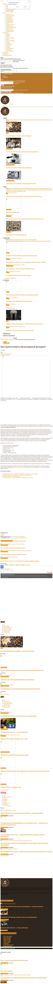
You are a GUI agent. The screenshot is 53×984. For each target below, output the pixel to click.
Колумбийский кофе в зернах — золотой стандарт (18, 135)
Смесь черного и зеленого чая (11, 787)
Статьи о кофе (9, 11)
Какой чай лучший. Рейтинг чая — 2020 (14, 739)
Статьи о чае (9, 28)
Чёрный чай (9, 26)
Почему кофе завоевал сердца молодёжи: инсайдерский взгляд (22, 151)
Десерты (5, 32)
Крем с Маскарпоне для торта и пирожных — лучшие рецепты (22, 813)
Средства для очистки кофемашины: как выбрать (19, 167)
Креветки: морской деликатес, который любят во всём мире (21, 255)
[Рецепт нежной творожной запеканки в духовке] (13, 544)
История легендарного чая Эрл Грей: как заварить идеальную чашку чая (25, 219)
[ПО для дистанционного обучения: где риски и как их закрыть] (13, 290)
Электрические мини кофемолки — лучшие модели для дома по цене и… (25, 323)
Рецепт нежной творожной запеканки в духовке (13, 547)
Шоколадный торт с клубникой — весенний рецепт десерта (17, 475)
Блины (8, 34)
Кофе (5, 118)
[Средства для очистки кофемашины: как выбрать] (13, 163)
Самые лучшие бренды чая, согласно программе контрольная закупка (25, 771)
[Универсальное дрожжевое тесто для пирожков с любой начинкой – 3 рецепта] (14, 258)
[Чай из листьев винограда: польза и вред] (8, 750)
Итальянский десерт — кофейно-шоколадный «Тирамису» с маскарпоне (20, 473)
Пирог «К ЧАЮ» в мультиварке (17, 536)
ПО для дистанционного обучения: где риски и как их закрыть (22, 294)
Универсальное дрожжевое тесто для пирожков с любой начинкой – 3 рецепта (26, 262)
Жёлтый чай (9, 18)
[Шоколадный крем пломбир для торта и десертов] (16, 550)
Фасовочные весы (10, 308)
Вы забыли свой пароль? (6, 64)
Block (25, 6)
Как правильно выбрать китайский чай (16, 234)
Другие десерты (10, 38)
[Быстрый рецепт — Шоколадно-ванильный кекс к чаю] (15, 264)
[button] (3, 564)
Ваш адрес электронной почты (20, 68)
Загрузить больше (5, 694)
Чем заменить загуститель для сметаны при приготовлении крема (24, 978)
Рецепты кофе (9, 10)
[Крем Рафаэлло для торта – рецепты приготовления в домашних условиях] (9, 557)
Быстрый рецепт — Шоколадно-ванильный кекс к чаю (20, 268)
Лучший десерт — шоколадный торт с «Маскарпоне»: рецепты (18, 477)
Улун (7, 23)
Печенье (8, 45)
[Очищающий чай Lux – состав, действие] (8, 728)
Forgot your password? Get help (8, 86)
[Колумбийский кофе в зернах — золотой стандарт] (13, 131)
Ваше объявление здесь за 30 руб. (8, 574)
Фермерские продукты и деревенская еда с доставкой (20, 330)
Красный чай (9, 20)
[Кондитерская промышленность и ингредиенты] (13, 271)
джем (7, 36)
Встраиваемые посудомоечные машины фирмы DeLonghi (21, 183)
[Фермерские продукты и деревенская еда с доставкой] (15, 326)
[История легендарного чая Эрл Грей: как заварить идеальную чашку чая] (9, 215)
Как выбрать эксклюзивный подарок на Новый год (19, 301)
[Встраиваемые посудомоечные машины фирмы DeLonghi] (13, 179)
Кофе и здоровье (31, 119)
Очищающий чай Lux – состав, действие (14, 732)
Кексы (7, 41)
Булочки (8, 35)
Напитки (5, 53)
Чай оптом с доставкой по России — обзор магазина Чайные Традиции (24, 196)
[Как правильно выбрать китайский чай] (13, 230)
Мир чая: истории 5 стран (12, 212)
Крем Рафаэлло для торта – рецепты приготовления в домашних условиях (20, 561)
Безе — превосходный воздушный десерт (14, 960)
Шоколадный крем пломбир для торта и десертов (13, 554)
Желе (7, 39)
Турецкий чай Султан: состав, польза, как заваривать (19, 716)
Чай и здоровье (10, 30)
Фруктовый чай (10, 24)
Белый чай (9, 17)
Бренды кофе (12, 119)
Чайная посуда (10, 31)
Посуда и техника (41, 119)
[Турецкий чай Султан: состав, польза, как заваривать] (6, 711)
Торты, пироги (9, 48)
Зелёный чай (9, 19)
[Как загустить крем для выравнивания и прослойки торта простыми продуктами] (16, 840)
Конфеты (8, 43)
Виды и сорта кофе (21, 119)
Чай (4, 13)
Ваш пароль (16, 61)
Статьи (8, 47)
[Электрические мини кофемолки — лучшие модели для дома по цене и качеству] (13, 319)
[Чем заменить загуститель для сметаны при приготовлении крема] (16, 974)
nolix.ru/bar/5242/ (5, 577)
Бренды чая (9, 14)
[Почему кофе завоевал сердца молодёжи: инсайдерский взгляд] (13, 147)
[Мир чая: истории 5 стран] (13, 208)
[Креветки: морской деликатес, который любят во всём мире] (13, 251)
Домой (2, 339)
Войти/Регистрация (8, 73)
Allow (17, 6)
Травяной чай (9, 22)
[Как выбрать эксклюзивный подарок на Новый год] (12, 297)
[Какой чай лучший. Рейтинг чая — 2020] (10, 734)
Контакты (5, 77)
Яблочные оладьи (7, 971)
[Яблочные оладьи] (4, 968)
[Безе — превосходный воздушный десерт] (4, 957)
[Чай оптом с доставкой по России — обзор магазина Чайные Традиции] (11, 192)
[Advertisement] (26, 412)
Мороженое (9, 44)
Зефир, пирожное (10, 40)
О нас (4, 75)
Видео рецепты (7, 55)
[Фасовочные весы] (10, 304)
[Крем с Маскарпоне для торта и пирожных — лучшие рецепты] (8, 810)
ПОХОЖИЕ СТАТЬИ (7, 541)
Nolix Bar (50, 572)
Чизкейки (8, 49)
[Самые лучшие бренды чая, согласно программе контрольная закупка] (8, 767)
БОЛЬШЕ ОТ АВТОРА (19, 541)
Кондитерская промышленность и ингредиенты (18, 275)
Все (7, 119)
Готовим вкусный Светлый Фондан (11, 476)
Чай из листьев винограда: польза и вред (15, 755)
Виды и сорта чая (10, 15)
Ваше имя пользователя (18, 60)
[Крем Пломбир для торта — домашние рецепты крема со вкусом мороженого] (3, 831)
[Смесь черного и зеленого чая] (8, 783)
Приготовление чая (11, 27)
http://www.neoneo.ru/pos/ (19, 467)
